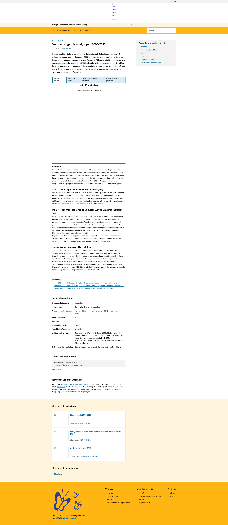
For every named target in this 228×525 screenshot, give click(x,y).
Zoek (174, 30)
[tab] (59, 80)
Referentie (144, 56)
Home (55, 30)
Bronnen (144, 47)
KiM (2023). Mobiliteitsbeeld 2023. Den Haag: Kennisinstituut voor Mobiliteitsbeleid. (85, 283)
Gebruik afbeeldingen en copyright (150, 496)
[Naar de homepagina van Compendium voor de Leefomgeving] (114, 13)
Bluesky (172, 493)
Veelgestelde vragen (113, 496)
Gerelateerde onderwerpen (151, 63)
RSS (171, 496)
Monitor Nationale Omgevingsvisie (118, 503)
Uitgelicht (87, 30)
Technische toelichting (149, 50)
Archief (143, 53)
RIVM (66, 518)
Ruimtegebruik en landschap (89, 457)
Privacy (141, 499)
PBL (61, 518)
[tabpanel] (88, 123)
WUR (74, 518)
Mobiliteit (69, 48)
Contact (110, 499)
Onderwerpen (65, 30)
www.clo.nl (61, 387)
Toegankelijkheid (144, 503)
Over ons (110, 493)
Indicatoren (77, 30)
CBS (57, 518)
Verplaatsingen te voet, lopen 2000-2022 (71, 365)
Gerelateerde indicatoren (150, 60)
